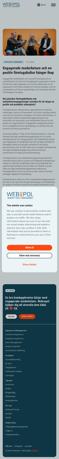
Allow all (29, 247)
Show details (29, 264)
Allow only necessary (29, 255)
